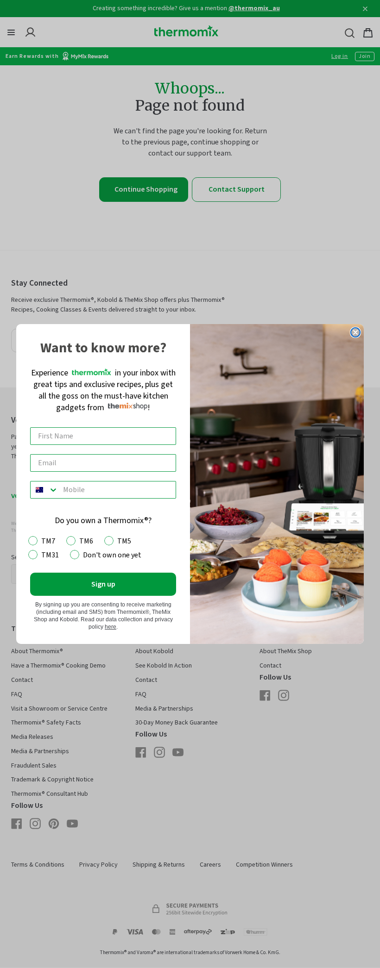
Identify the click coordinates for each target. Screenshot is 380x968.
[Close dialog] (355, 332)
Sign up (103, 584)
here (110, 627)
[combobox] (44, 489)
